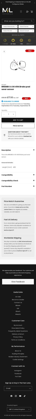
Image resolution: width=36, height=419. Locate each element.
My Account (18, 325)
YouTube (18, 376)
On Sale (18, 297)
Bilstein (18, 305)
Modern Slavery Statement (18, 357)
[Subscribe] (30, 388)
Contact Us (18, 303)
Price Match (18, 126)
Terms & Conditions (18, 340)
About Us (18, 351)
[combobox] (18, 21)
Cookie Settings (18, 360)
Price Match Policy (18, 328)
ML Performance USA (14, 415)
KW (18, 308)
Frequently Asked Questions (18, 331)
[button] (21, 11)
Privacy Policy (18, 337)
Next (35, 42)
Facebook (18, 374)
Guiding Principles (18, 354)
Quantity (4, 110)
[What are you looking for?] (32, 21)
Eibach (18, 311)
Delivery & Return (18, 334)
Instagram (18, 371)
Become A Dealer (18, 300)
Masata (18, 314)
